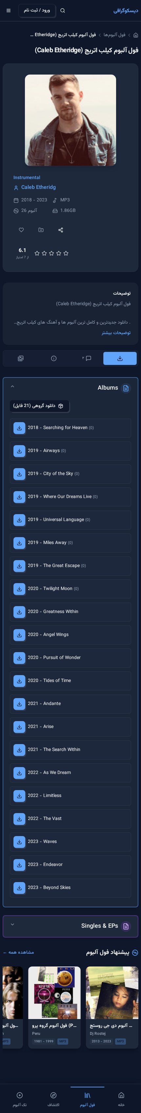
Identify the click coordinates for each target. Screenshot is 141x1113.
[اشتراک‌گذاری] (61, 230)
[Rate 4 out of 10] (44, 253)
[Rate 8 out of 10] (58, 253)
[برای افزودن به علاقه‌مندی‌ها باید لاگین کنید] (21, 230)
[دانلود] (19, 428)
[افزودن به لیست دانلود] (41, 230)
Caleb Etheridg (38, 188)
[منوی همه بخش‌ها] (8, 10)
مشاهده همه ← (18, 952)
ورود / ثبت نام (37, 10)
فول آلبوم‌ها (114, 35)
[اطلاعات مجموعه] (53, 358)
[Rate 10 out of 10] (66, 253)
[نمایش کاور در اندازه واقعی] (70, 120)
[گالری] (20, 358)
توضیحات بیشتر (116, 333)
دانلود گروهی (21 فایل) (34, 406)
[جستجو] (63, 10)
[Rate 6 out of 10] (51, 253)
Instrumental (26, 178)
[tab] (120, 358)
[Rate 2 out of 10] (37, 253)
